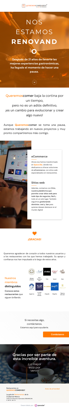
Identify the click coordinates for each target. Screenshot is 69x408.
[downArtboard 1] (34, 84)
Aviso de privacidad (52, 389)
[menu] (4, 4)
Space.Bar (38, 164)
